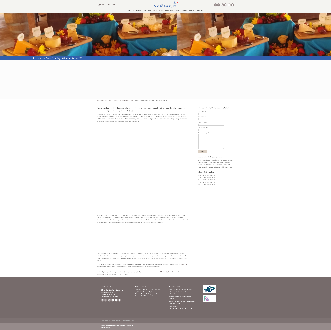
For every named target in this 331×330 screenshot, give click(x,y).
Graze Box (184, 10)
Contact (200, 10)
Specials (191, 10)
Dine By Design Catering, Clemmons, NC (119, 325)
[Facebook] (215, 4)
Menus (138, 10)
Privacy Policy (105, 327)
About (130, 10)
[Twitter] (218, 4)
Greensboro (101, 274)
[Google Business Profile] (232, 4)
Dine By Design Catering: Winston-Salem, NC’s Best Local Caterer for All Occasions (182, 292)
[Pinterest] (222, 4)
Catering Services (128, 320)
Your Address (203, 127)
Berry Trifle (173, 306)
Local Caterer (116, 320)
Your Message (203, 133)
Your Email (202, 117)
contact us (183, 264)
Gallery (177, 10)
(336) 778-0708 (107, 4)
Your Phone (202, 122)
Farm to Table (105, 320)
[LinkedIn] (225, 4)
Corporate (146, 10)
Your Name (202, 111)
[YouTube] (229, 4)
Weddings (168, 10)
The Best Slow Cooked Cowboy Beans (182, 309)
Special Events (157, 10)
